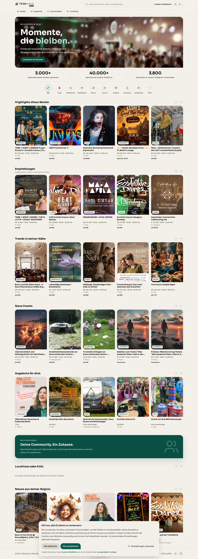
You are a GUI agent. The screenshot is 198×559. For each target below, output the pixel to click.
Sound (104, 93)
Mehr (150, 93)
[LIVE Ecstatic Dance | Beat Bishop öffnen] (65, 202)
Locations (74, 11)
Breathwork (82, 93)
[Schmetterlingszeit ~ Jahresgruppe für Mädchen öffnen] (65, 518)
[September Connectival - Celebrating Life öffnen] (167, 202)
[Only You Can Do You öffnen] (99, 518)
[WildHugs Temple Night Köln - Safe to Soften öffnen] (99, 269)
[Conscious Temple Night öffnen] (167, 269)
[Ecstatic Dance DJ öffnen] (133, 402)
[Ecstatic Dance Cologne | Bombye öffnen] (133, 202)
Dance (93, 93)
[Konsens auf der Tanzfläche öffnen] (167, 518)
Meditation (70, 93)
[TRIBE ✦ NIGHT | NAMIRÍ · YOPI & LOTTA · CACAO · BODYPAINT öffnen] (31, 202)
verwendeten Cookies (106, 552)
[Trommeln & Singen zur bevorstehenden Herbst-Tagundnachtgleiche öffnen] (99, 337)
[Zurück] (176, 102)
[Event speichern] (43, 109)
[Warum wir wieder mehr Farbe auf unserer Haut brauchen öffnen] (133, 518)
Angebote (38, 11)
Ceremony (127, 93)
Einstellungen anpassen (142, 546)
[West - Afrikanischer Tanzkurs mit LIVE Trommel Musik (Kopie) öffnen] (167, 133)
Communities (56, 11)
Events (23, 11)
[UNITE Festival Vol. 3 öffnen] (65, 133)
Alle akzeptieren (71, 546)
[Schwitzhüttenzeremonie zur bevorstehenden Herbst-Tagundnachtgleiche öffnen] (65, 337)
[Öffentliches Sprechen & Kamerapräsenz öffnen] (31, 402)
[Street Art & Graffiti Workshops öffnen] (167, 402)
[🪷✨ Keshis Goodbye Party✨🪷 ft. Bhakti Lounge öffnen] (133, 133)
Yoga (59, 93)
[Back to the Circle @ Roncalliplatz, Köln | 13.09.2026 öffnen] (31, 518)
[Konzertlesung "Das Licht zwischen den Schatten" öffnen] (133, 269)
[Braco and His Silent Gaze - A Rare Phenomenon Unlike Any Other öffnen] (31, 269)
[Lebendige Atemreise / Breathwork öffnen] (65, 269)
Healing (116, 93)
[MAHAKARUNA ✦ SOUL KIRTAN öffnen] (99, 202)
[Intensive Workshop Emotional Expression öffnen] (99, 133)
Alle (48, 93)
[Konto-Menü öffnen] (178, 4)
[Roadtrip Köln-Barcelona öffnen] (65, 402)
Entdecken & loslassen (33, 60)
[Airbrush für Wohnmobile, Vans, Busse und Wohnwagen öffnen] (99, 402)
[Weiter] (181, 102)
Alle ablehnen (50, 546)
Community (138, 93)
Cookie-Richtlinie (69, 552)
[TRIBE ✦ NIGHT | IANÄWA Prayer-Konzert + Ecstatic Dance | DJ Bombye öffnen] (31, 133)
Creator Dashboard (162, 4)
